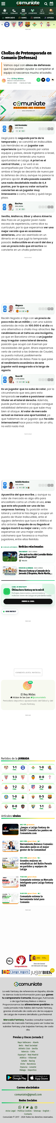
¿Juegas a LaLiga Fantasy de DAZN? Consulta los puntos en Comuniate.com (36, 830)
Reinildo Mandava (22, 482)
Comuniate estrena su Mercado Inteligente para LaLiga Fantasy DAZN (36, 882)
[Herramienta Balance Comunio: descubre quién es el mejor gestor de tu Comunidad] (10, 846)
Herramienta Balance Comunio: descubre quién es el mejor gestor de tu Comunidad (36, 847)
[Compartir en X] (43, 80)
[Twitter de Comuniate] (28, 1107)
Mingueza (19, 305)
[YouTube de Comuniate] (32, 1107)
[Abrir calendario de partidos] (51, 3)
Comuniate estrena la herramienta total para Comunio (32, 899)
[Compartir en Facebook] (48, 80)
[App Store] (39, 1077)
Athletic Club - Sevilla (28, 1048)
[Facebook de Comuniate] (24, 1107)
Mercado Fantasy (13, 1019)
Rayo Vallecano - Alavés (28, 1042)
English (46, 1111)
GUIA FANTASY (11, 611)
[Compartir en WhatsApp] (38, 80)
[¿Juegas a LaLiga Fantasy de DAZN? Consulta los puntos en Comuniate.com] (10, 829)
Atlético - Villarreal (28, 1057)
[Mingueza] (11, 309)
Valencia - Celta (28, 1051)
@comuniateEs (39, 697)
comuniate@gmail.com (28, 1094)
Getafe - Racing (28, 1061)
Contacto (28, 1114)
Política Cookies (25, 1111)
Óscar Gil (18, 376)
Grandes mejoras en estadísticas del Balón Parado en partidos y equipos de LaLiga (36, 865)
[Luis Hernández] (10, 128)
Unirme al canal (28, 601)
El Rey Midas (17, 78)
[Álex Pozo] (10, 207)
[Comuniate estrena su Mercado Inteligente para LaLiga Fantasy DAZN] (10, 881)
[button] (53, 80)
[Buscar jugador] (46, 3)
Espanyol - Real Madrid (28, 1054)
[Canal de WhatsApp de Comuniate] (20, 1107)
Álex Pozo (19, 204)
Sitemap (37, 1111)
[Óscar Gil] (11, 379)
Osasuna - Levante (28, 1067)
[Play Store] (17, 1077)
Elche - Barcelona (28, 1064)
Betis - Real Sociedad (28, 1045)
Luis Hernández (21, 125)
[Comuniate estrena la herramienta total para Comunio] (10, 898)
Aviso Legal (11, 1111)
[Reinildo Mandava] (11, 485)
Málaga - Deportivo (28, 1070)
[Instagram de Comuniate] (36, 1107)
